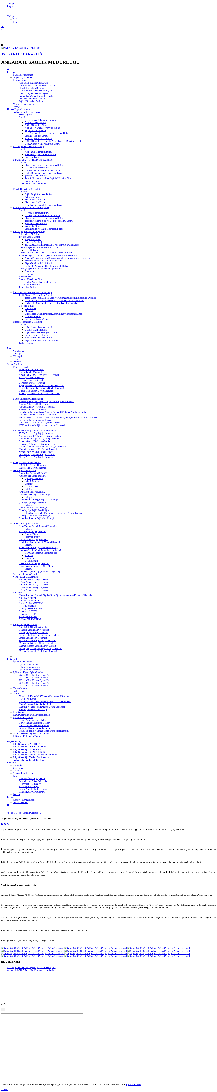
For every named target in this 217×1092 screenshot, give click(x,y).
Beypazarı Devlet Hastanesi (32, 383)
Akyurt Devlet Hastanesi (30, 372)
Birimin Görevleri (33, 316)
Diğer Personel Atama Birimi (38, 327)
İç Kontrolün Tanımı (28, 664)
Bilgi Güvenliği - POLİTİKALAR (29, 744)
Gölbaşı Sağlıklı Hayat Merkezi (33, 632)
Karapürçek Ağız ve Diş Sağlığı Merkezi (38, 449)
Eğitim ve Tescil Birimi (35, 130)
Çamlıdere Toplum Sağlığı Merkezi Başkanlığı (40, 542)
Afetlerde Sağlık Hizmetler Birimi (40, 154)
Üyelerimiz (18, 768)
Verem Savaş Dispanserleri (25, 576)
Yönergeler (18, 356)
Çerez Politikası (133, 1084)
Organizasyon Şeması (23, 77)
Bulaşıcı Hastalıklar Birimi (31, 279)
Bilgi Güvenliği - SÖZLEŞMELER (29, 752)
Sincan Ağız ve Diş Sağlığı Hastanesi (36, 457)
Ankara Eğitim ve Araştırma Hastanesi (37, 406)
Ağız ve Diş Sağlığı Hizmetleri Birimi (42, 128)
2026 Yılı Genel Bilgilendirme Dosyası (31, 733)
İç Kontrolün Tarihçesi (29, 669)
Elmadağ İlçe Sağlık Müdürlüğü (34, 510)
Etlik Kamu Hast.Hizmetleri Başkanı (36, 90)
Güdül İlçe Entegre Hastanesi (32, 465)
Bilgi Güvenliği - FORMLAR (27, 749)
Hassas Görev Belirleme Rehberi (34, 725)
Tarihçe (16, 106)
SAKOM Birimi (32, 157)
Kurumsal (11, 72)
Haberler (29, 274)
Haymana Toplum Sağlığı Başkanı (41, 553)
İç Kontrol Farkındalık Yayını (26, 736)
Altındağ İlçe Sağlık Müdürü (32, 476)
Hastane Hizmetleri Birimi (37, 167)
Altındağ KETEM (27, 598)
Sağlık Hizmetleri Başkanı (31, 101)
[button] (11, 16)
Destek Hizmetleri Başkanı (31, 88)
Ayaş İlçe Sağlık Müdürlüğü (32, 491)
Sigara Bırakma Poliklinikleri (38, 263)
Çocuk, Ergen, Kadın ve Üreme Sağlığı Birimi (40, 268)
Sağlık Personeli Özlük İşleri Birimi (41, 340)
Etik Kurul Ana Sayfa (29, 786)
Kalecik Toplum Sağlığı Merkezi (34, 563)
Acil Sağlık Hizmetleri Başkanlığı (28, 146)
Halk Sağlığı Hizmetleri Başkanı (34, 93)
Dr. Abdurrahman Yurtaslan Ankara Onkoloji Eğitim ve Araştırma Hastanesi (54, 412)
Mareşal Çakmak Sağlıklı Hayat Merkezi (38, 651)
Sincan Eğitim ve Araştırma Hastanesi (36, 420)
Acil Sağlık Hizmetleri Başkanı (33, 82)
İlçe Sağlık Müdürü (34, 478)
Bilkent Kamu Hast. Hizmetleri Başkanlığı (32, 159)
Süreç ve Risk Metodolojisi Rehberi (35, 728)
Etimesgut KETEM (28, 611)
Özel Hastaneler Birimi (35, 122)
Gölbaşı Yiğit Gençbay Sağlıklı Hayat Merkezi (40, 648)
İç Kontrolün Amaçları (29, 667)
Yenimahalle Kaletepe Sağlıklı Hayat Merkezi (40, 635)
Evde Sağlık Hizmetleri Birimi (33, 183)
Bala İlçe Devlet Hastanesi (31, 377)
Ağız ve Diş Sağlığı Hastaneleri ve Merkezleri (34, 430)
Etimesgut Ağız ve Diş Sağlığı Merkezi (37, 444)
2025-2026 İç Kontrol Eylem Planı (35, 675)
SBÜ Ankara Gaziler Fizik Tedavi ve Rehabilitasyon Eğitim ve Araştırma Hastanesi (58, 417)
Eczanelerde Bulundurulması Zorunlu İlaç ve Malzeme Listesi (53, 314)
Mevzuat (29, 311)
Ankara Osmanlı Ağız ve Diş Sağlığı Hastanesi (41, 436)
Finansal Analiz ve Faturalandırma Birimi (44, 165)
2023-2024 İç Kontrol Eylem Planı (35, 677)
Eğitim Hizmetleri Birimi (36, 335)
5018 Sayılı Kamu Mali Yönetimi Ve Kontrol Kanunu (44, 696)
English (10, 6)
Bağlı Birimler (31, 486)
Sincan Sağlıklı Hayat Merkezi (33, 638)
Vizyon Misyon (20, 688)
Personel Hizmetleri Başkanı (32, 98)
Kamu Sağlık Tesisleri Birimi (38, 138)
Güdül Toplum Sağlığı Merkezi (33, 539)
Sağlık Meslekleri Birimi (36, 136)
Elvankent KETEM (28, 616)
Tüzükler (17, 359)
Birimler (23, 117)
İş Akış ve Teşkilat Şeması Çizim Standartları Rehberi (44, 730)
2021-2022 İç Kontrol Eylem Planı (35, 680)
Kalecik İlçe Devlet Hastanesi (32, 468)
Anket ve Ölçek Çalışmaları (32, 778)
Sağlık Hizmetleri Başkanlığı (26, 112)
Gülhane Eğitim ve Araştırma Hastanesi (37, 414)
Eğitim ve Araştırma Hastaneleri (28, 398)
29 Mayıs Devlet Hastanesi (31, 369)
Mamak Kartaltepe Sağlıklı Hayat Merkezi (38, 643)
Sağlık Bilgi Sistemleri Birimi (38, 194)
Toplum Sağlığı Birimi (29, 236)
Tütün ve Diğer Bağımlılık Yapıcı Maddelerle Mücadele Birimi (48, 255)
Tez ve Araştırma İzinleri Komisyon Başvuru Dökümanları (52, 244)
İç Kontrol (12, 659)
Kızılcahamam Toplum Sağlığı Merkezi (37, 566)
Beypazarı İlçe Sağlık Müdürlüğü (34, 494)
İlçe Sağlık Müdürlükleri (24, 470)
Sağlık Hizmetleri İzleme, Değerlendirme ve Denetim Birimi (53, 141)
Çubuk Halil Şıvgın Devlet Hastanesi (36, 391)
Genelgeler (18, 353)
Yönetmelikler (19, 351)
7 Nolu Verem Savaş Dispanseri (34, 590)
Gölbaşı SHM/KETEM (30, 619)
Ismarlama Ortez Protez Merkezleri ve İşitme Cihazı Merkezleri (54, 300)
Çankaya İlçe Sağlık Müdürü (32, 502)
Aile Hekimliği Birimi (29, 234)
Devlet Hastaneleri (21, 367)
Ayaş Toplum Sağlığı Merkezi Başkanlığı (38, 526)
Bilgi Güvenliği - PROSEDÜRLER (30, 746)
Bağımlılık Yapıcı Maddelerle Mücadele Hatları (47, 266)
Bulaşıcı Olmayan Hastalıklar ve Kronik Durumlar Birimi (45, 252)
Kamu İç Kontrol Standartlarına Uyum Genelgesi (42, 707)
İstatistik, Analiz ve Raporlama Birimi (42, 170)
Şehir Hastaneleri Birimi (36, 175)
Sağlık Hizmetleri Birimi (36, 125)
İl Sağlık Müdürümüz (23, 74)
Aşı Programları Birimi (29, 284)
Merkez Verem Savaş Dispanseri (34, 579)
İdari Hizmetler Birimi (35, 202)
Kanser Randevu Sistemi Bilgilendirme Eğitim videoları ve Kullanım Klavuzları (56, 595)
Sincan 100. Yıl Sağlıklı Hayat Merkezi (37, 640)
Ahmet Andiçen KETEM (31, 603)
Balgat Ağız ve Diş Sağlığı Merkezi (35, 441)
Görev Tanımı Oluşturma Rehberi (34, 723)
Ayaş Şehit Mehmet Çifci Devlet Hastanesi (39, 375)
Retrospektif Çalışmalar (30, 784)
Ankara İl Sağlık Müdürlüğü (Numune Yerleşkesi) (30, 970)
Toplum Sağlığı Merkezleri (25, 523)
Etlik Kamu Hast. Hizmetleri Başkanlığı (31, 207)
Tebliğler (17, 361)
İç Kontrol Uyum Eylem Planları (28, 672)
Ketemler (17, 592)
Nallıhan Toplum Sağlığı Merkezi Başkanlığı (40, 571)
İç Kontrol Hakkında (22, 661)
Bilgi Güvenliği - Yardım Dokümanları (31, 757)
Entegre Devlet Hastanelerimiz (27, 462)
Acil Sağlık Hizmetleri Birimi (38, 151)
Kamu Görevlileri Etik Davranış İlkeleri (31, 715)
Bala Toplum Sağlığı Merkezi (32, 531)
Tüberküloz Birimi (27, 287)
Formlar (16, 776)
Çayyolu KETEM (27, 606)
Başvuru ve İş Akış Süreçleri (38, 319)
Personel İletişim (32, 537)
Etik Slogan (18, 712)
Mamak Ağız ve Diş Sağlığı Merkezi (36, 452)
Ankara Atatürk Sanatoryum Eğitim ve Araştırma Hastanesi (46, 401)
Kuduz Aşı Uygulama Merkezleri (40, 282)
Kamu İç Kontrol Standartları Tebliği (36, 704)
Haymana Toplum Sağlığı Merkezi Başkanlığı (40, 550)
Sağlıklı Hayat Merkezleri (25, 624)
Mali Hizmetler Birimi (35, 199)
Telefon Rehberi (20, 802)
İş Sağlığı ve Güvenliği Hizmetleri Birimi (44, 205)
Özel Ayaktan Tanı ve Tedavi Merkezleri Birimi (47, 133)
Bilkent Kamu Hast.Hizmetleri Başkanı (37, 85)
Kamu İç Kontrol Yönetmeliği (33, 709)
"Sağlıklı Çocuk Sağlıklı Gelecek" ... (24, 813)
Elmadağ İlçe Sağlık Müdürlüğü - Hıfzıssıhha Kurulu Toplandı (54, 513)
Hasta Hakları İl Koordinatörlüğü (40, 120)
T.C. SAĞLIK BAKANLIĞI (22, 54)
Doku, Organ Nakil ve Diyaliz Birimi (42, 144)
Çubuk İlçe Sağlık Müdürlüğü (33, 507)
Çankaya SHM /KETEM (30, 608)
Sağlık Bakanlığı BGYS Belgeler (28, 760)
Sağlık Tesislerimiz (16, 364)
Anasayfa (17, 765)
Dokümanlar (30, 308)
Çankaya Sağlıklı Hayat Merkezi (34, 630)
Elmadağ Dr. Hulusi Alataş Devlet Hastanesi (39, 393)
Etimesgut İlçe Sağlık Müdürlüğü (34, 515)
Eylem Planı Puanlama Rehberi (33, 720)
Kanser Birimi (25, 276)
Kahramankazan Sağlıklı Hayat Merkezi (37, 645)
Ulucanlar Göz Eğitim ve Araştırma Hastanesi (40, 422)
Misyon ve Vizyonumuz (24, 104)
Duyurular (29, 271)
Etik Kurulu (12, 762)
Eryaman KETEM (27, 614)
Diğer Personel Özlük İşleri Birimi (41, 332)
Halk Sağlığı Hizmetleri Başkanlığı (29, 231)
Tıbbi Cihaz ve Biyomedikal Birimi (35, 295)
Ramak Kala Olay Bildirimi (32, 792)
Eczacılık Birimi (26, 306)
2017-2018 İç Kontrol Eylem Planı (35, 685)
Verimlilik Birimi (32, 181)
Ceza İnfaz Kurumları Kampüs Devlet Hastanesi (41, 388)
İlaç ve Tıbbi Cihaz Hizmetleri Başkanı (37, 96)
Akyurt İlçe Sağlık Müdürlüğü (33, 473)
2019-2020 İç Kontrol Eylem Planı (35, 683)
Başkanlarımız (19, 80)
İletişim (28, 489)
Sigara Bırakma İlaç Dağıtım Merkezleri (43, 260)
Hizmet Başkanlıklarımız (18, 109)
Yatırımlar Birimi (32, 197)
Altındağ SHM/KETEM (30, 600)
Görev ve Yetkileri (33, 242)
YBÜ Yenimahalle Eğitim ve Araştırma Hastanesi (42, 425)
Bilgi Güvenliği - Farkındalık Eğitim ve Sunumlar (36, 754)
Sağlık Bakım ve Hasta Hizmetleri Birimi (44, 173)
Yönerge (17, 770)
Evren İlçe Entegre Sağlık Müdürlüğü (36, 518)
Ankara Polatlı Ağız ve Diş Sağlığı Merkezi (39, 438)
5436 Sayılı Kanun (27, 699)
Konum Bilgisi (32, 534)
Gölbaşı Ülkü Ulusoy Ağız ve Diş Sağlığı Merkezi (42, 446)
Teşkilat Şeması (26, 114)
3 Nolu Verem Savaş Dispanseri (34, 582)
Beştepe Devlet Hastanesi (31, 380)
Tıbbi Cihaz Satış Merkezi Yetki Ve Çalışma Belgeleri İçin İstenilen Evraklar (60, 298)
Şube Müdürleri (32, 481)
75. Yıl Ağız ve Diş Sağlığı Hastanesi (36, 433)
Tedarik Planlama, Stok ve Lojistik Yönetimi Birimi (49, 178)
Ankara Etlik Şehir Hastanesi (32, 409)
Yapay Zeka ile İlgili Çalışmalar (33, 789)
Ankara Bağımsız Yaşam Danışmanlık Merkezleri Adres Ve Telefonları (57, 258)
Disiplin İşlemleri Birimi (36, 329)
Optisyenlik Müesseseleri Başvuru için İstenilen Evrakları (51, 303)
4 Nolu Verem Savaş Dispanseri (34, 584)
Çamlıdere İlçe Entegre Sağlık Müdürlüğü (38, 499)
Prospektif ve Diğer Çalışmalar (33, 781)
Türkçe (10, 3)
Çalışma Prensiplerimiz (23, 773)
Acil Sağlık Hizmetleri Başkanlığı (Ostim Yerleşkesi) (31, 967)
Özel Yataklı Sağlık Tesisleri (26, 574)
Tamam (4, 1089)
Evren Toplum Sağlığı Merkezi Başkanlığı (38, 547)
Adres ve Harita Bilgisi (23, 800)
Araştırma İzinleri (33, 239)
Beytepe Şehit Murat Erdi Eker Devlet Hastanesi (41, 385)
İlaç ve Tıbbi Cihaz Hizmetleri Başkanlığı (32, 292)
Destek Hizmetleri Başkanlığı (26, 189)
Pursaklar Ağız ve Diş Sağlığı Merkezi (37, 454)
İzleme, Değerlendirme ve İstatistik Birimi (38, 247)
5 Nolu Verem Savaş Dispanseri (34, 587)
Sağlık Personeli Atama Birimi (39, 337)
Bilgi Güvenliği (14, 741)
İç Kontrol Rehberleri (23, 717)
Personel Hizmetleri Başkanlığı (27, 321)
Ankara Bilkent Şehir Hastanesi (33, 404)
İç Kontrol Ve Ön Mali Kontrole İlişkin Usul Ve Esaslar (45, 701)
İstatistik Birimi (32, 250)
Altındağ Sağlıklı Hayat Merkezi (34, 627)
